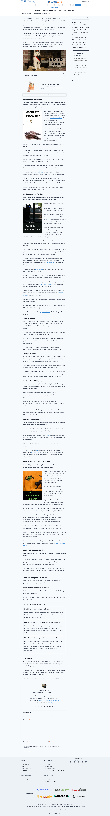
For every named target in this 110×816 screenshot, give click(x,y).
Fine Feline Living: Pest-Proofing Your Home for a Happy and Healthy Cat (79, 45)
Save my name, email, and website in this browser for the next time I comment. (42, 747)
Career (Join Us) (51, 781)
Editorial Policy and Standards (55, 771)
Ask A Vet (78, 5)
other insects (50, 262)
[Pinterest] (25, 1)
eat (37, 450)
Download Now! (58, 88)
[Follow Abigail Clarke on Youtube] (44, 706)
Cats (48, 435)
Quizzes (45, 5)
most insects (39, 269)
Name (25, 742)
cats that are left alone (46, 284)
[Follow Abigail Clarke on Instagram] (41, 706)
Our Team (49, 766)
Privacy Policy (27, 766)
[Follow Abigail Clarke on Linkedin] (47, 706)
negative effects (45, 312)
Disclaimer (26, 764)
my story (50, 702)
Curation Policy (27, 768)
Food (52, 7)
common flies (35, 452)
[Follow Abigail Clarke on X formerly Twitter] (38, 706)
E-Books (52, 5)
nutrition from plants (56, 118)
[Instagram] (28, 1)
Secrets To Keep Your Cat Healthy (49, 700)
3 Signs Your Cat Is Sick (79, 30)
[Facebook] (22, 1)
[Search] (87, 17)
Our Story (49, 764)
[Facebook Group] (31, 1)
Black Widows (39, 172)
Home (31, 5)
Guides (57, 7)
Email (48, 742)
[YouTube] (33, 1)
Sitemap (25, 779)
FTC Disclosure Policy (29, 771)
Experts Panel (51, 768)
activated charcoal (35, 511)
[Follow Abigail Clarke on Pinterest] (50, 706)
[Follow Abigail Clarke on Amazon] (53, 706)
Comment (26, 720)
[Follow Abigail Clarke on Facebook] (35, 706)
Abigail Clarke (44, 690)
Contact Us (70, 5)
